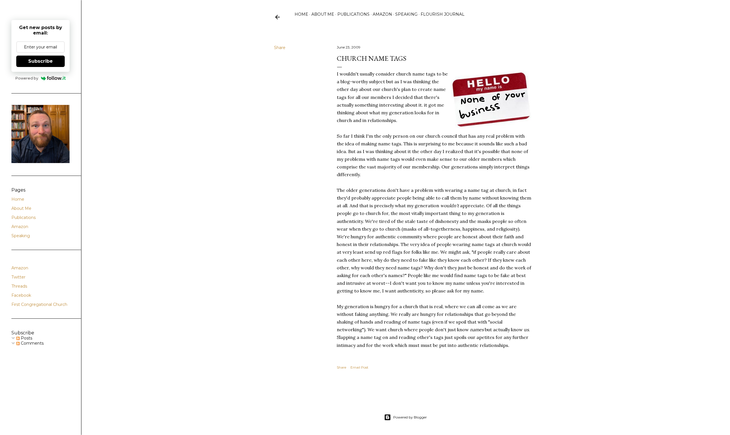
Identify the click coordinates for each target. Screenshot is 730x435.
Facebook (21, 295)
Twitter (18, 277)
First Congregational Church (39, 304)
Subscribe (40, 61)
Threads (19, 286)
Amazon (382, 14)
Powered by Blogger (410, 417)
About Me (322, 14)
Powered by (26, 78)
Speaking (406, 14)
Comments (32, 343)
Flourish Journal (443, 14)
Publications (353, 14)
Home (301, 14)
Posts (26, 338)
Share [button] (279, 47)
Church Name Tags (371, 58)
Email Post (359, 367)
